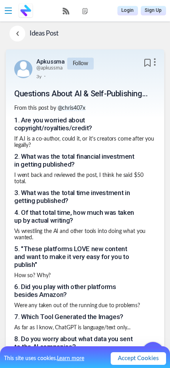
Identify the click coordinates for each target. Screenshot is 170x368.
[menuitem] (66, 11)
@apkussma (49, 68)
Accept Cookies (138, 358)
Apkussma (50, 61)
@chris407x (72, 108)
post (43, 108)
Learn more (70, 358)
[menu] (75, 11)
